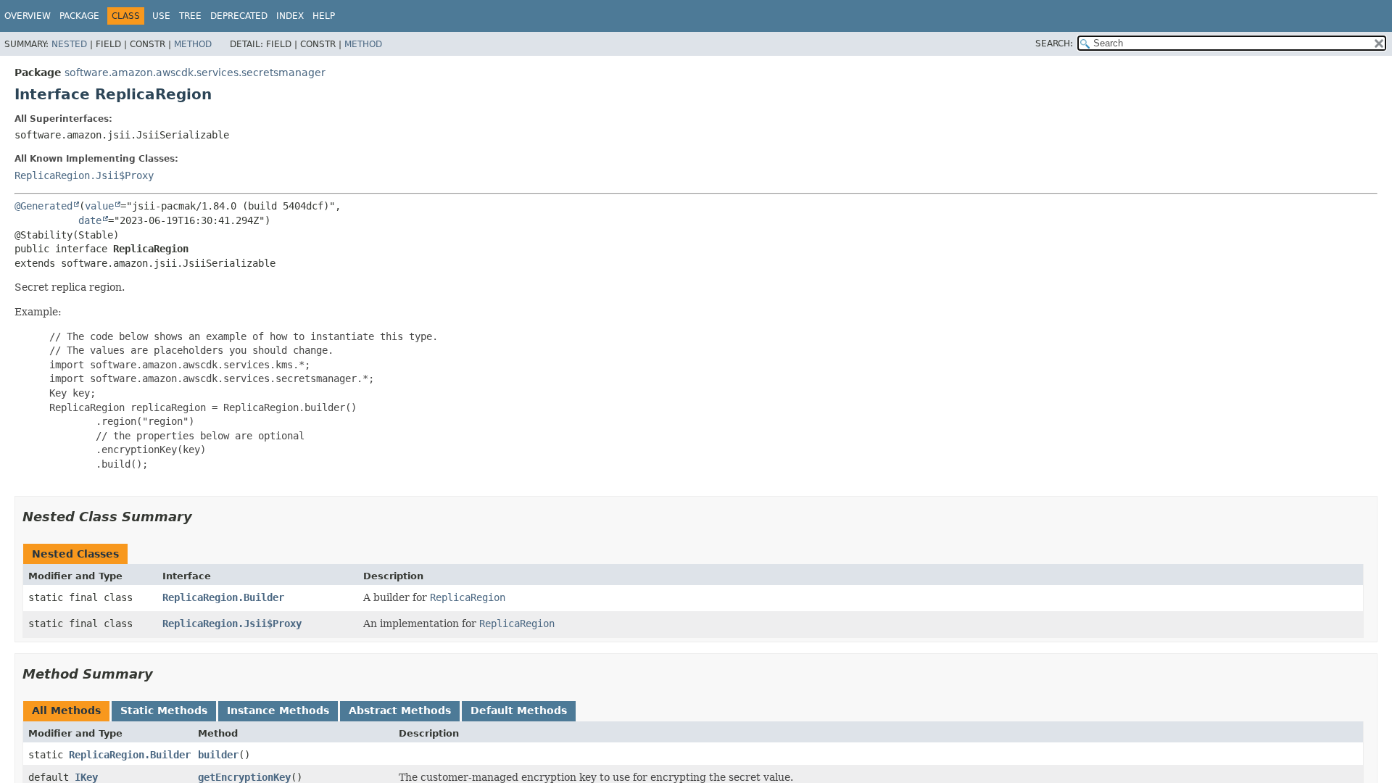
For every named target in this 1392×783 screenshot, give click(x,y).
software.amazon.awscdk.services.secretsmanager (195, 72)
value (99, 206)
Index (290, 16)
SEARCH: (1054, 43)
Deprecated (239, 16)
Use (161, 16)
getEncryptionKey (244, 777)
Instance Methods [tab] (278, 710)
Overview (27, 16)
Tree (190, 16)
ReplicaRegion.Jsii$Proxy (84, 175)
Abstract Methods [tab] (400, 710)
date (90, 220)
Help (323, 16)
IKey (86, 777)
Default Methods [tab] (519, 710)
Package (79, 16)
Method (193, 44)
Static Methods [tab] (163, 710)
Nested (69, 44)
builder (218, 755)
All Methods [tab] (66, 710)
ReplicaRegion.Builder (223, 597)
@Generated (43, 206)
